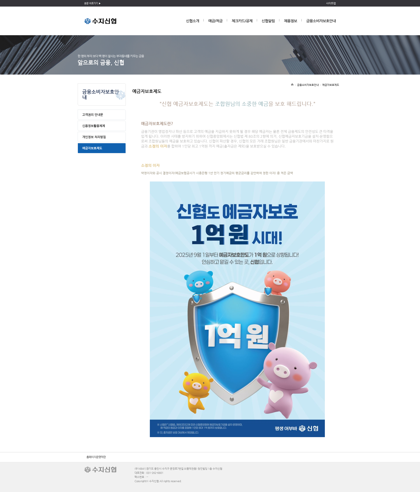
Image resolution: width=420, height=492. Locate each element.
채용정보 (290, 21)
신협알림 (268, 21)
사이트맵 (331, 3)
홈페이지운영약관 (96, 457)
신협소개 (192, 21)
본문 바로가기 (91, 3)
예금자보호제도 (92, 148)
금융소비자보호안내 (321, 21)
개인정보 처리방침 (94, 137)
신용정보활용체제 (93, 125)
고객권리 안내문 (92, 114)
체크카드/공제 (242, 21)
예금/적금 (215, 21)
